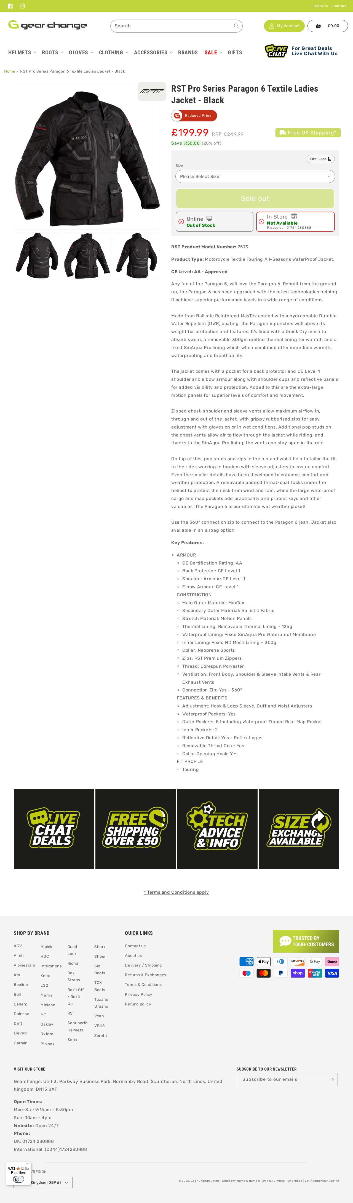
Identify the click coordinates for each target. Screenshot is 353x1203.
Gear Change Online (205, 1181)
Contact (339, 6)
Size (179, 166)
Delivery (321, 6)
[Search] (236, 26)
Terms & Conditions (143, 984)
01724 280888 (299, 228)
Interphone (51, 966)
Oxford (47, 1034)
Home (9, 71)
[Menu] (28, 1165)
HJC (45, 956)
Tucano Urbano (101, 1003)
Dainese (21, 1014)
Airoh (19, 955)
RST (71, 1013)
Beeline (21, 984)
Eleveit (20, 1033)
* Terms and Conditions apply (176, 892)
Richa (73, 963)
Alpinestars (24, 965)
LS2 (44, 985)
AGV (18, 946)
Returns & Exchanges (145, 975)
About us (133, 955)
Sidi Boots (99, 969)
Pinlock (47, 1044)
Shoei (99, 956)
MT (43, 1014)
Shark (100, 946)
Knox (45, 975)
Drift (18, 1023)
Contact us (135, 946)
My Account (288, 26)
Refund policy (138, 1004)
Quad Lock (72, 950)
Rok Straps (74, 976)
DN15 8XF (46, 1089)
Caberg (21, 1004)
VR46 (99, 1025)
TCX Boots (99, 986)
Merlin (46, 995)
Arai (17, 975)
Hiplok (46, 946)
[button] (22, 52)
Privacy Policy (138, 994)
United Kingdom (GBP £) (39, 1182)
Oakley (47, 1024)
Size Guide (318, 159)
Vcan (99, 1016)
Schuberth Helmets (78, 1026)
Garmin (21, 1043)
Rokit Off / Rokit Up (76, 997)
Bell (17, 994)
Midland (48, 1005)
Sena (72, 1039)
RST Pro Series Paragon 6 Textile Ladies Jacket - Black (72, 71)
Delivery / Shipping (143, 965)
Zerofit (100, 1035)
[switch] (18, 1179)
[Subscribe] (331, 1079)
